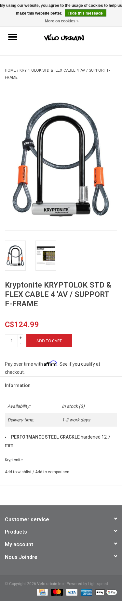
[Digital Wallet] (105, 592)
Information (18, 385)
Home (10, 70)
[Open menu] (12, 36)
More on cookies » (62, 21)
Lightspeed (98, 584)
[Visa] (71, 592)
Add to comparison (52, 472)
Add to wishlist (19, 472)
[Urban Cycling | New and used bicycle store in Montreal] (73, 37)
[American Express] (85, 592)
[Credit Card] (41, 592)
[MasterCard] (56, 592)
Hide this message (85, 13)
